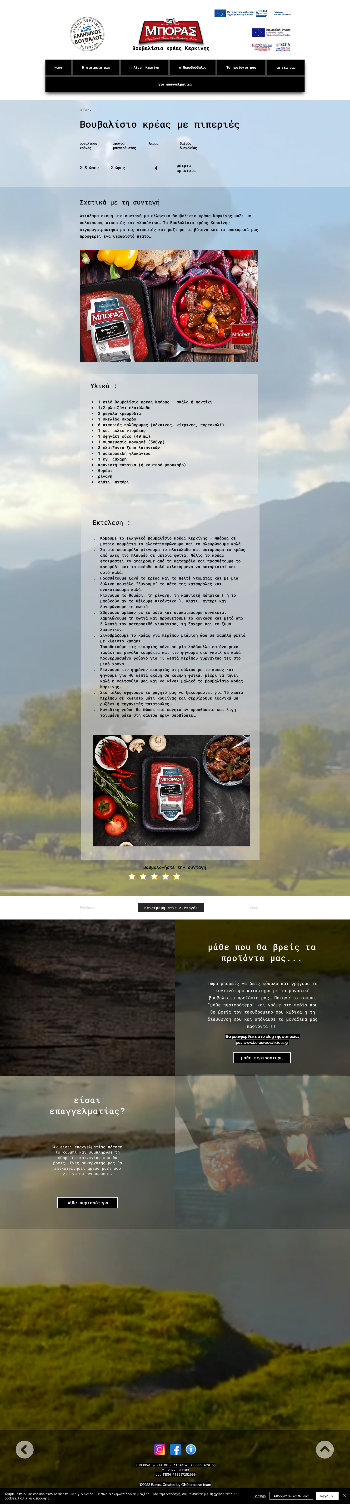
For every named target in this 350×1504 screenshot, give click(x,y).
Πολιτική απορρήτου (34, 1498)
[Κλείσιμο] (344, 1496)
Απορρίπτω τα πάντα (291, 1496)
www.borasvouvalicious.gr (266, 1042)
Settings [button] (260, 1496)
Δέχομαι (327, 1496)
